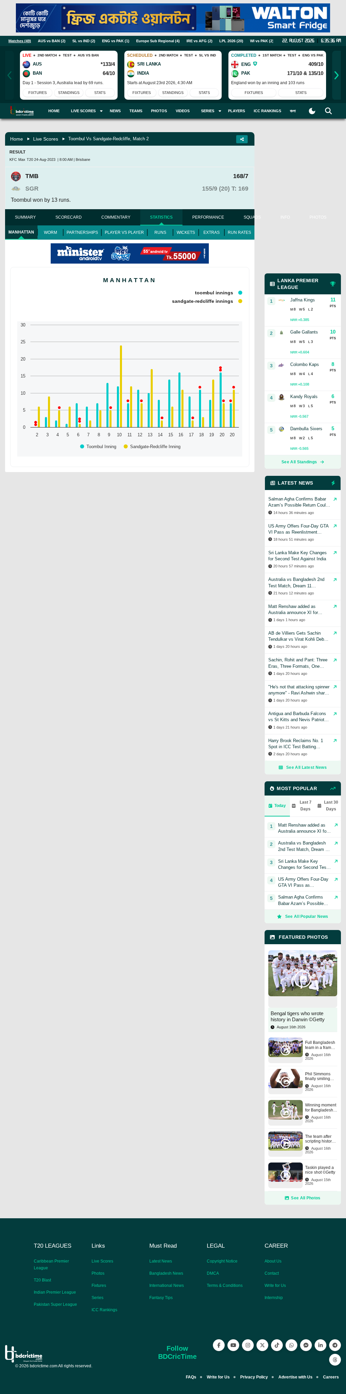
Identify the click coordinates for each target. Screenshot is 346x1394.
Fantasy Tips (161, 1297)
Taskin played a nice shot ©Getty (320, 1170)
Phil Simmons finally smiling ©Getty (317, 1076)
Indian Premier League (55, 1292)
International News (166, 1285)
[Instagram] (248, 1345)
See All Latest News (306, 767)
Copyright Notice (222, 1261)
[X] (262, 1345)
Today (280, 805)
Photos (159, 111)
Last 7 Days (306, 805)
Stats (99, 93)
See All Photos (305, 1198)
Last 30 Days (331, 805)
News (115, 111)
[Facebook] (219, 1345)
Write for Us (275, 1285)
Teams (135, 111)
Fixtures (37, 93)
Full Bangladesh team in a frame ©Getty (320, 1045)
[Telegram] (335, 1345)
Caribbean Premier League (51, 1264)
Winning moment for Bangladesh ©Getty (320, 1107)
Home (53, 111)
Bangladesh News (166, 1273)
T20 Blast (42, 1280)
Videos (183, 111)
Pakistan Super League (55, 1304)
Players (236, 111)
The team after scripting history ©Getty (319, 1139)
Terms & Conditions (225, 1285)
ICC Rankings (267, 111)
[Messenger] (306, 1345)
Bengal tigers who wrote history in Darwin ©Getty (298, 1016)
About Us (273, 1261)
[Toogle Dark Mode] (312, 111)
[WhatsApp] (291, 1345)
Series (97, 1297)
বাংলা (293, 111)
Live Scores (45, 139)
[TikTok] (277, 1345)
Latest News (160, 1261)
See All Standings (299, 462)
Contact (272, 1273)
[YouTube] (233, 1345)
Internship (274, 1297)
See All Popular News (306, 916)
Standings (68, 93)
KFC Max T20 (21, 159)
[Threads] (335, 1360)
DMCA (213, 1273)
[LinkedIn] (320, 1345)
